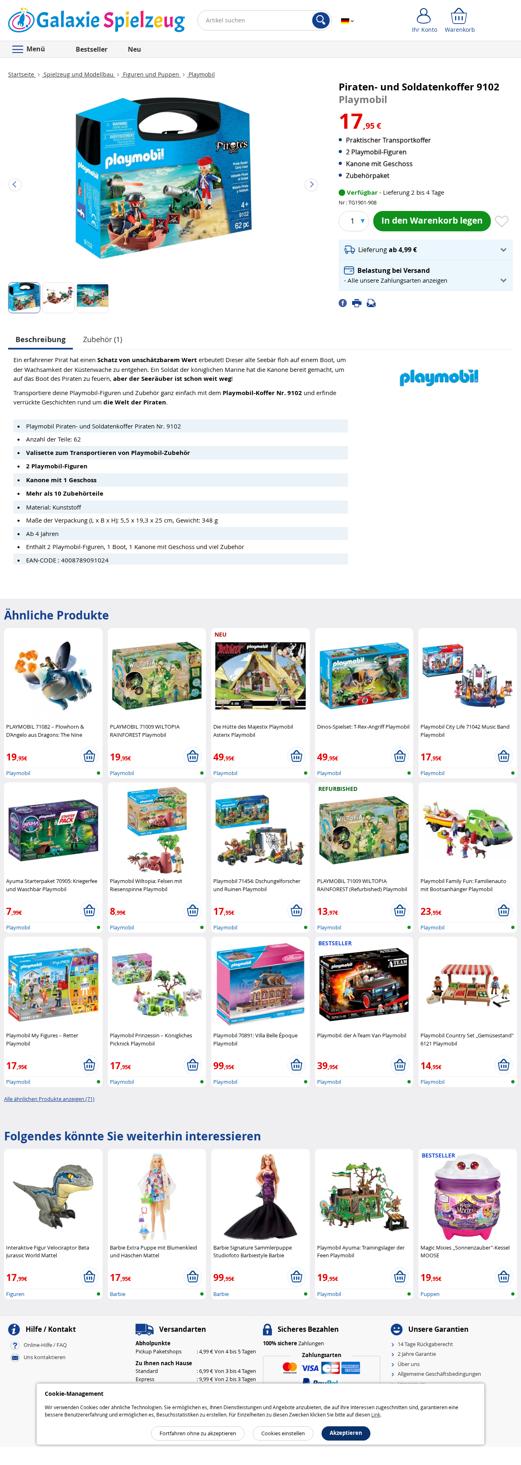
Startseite (22, 74)
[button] (426, 249)
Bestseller (91, 49)
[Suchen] (321, 20)
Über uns (409, 1364)
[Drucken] (359, 302)
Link (375, 1414)
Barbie (117, 1294)
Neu (134, 49)
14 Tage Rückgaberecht (425, 1344)
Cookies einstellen (283, 1433)
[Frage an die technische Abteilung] (374, 302)
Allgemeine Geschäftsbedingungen (439, 1373)
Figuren (15, 1294)
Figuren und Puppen (151, 74)
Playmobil (201, 74)
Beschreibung (40, 339)
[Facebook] (345, 302)
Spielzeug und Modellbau (78, 74)
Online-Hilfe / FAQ (45, 1345)
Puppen (430, 1294)
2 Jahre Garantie (417, 1353)
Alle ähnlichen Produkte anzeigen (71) (49, 1099)
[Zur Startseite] (96, 22)
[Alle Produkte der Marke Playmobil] (439, 373)
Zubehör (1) (102, 339)
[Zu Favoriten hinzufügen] (502, 222)
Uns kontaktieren (45, 1357)
